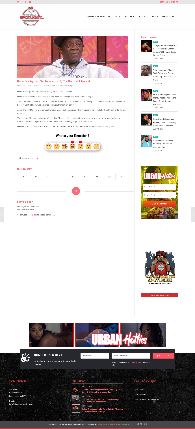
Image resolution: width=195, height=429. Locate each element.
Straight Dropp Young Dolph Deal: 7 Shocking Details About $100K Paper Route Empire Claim (102, 390)
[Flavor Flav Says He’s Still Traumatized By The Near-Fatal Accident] (72, 57)
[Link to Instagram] (30, 2)
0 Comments (38, 86)
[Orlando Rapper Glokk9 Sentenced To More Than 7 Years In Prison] (2, 214)
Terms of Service (116, 424)
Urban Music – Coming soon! (146, 399)
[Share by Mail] (122, 176)
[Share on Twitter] (36, 176)
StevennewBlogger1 (67, 86)
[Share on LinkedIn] (72, 176)
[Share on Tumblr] (85, 176)
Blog (155, 41)
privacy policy (137, 362)
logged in (33, 215)
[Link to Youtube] (26, 2)
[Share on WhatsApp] (48, 176)
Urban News (139, 389)
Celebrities (51, 86)
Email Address (159, 230)
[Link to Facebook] (22, 2)
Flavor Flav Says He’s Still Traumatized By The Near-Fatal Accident (53, 81)
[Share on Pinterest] (60, 176)
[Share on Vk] (97, 176)
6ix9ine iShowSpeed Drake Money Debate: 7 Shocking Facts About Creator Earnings (102, 410)
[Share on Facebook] (23, 176)
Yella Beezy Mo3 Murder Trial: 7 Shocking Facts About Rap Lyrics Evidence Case (100, 400)
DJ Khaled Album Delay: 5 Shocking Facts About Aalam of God (164, 143)
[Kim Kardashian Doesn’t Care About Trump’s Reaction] (193, 214)
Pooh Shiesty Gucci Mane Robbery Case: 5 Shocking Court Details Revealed (164, 122)
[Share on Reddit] (109, 176)
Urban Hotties (140, 394)
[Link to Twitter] (18, 2)
